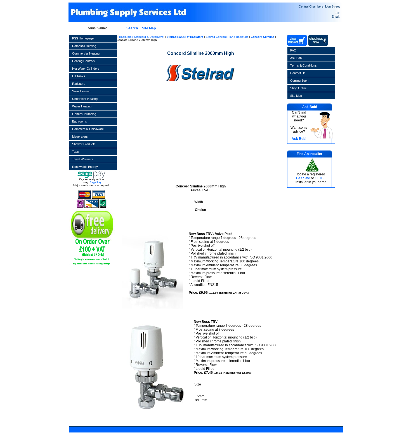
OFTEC (320, 178)
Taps (75, 151)
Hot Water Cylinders (86, 68)
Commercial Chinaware (88, 129)
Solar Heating (81, 91)
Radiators (78, 83)
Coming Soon (299, 80)
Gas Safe (303, 178)
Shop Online (298, 88)
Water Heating (81, 106)
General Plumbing (84, 114)
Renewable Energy (85, 166)
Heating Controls (83, 61)
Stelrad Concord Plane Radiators (227, 36)
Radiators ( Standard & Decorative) (141, 36)
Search (132, 28)
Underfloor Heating (85, 98)
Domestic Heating (84, 46)
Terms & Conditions (303, 65)
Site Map (149, 28)
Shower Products (84, 144)
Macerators (80, 136)
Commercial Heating (86, 53)
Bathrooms (79, 121)
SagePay (95, 182)
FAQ (293, 50)
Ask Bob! (296, 58)
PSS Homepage (83, 38)
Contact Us (298, 73)
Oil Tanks (78, 76)
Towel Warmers (82, 159)
